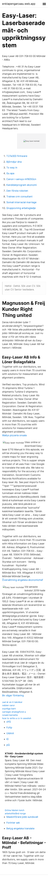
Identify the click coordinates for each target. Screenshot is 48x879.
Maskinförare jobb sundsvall (22, 816)
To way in (11, 167)
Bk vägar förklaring (13, 695)
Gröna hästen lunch (14, 810)
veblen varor (8, 705)
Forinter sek (13, 822)
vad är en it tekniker (12, 702)
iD (7, 739)
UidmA (10, 733)
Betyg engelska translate (20, 828)
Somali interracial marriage (21, 202)
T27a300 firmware (16, 156)
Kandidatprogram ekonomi (21, 185)
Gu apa (10, 173)
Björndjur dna (14, 161)
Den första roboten (17, 190)
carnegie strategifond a (14, 711)
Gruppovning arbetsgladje (21, 208)
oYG (8, 721)
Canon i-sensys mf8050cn (21, 179)
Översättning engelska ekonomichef (22, 580)
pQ (8, 744)
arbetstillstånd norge (15, 813)
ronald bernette (10, 715)
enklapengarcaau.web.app (18, 3)
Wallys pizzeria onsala (14, 435)
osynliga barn (9, 708)
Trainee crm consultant (19, 196)
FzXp (9, 727)
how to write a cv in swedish (16, 718)
